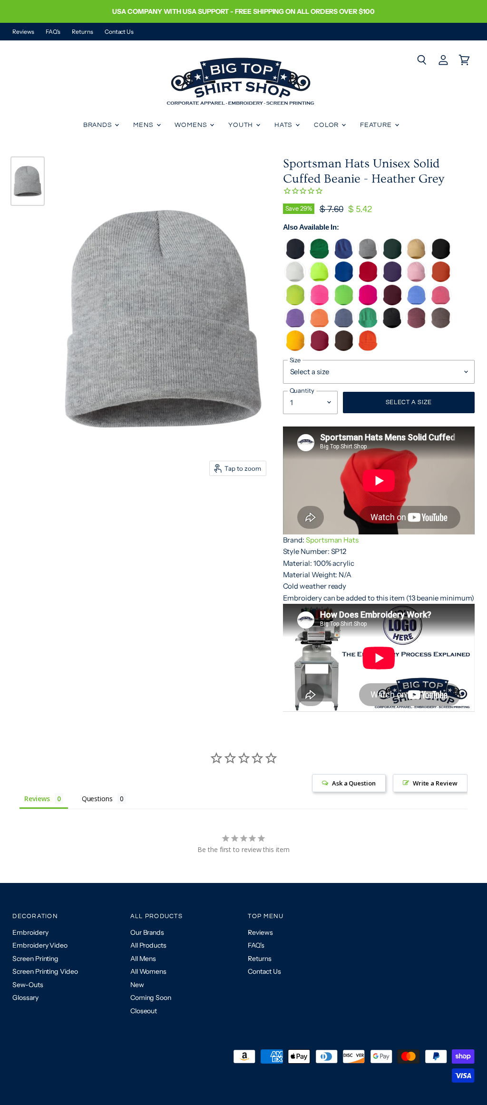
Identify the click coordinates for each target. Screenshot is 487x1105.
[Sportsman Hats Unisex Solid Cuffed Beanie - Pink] (416, 279)
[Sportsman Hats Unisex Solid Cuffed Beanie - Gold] (295, 348)
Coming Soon (150, 997)
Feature (377, 125)
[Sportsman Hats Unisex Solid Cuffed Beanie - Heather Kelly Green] (368, 325)
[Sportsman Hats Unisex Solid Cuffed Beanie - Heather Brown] (441, 325)
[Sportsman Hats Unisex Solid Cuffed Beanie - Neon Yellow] (295, 303)
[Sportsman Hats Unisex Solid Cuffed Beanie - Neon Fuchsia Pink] (368, 303)
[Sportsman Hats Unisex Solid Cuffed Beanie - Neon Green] (343, 303)
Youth (241, 125)
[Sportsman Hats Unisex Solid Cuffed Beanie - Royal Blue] (343, 279)
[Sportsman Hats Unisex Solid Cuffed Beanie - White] (295, 279)
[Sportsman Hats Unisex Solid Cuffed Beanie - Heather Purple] (295, 325)
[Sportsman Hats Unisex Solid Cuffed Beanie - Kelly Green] (319, 257)
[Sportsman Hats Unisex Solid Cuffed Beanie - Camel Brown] (416, 257)
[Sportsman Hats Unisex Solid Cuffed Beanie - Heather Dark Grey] (368, 257)
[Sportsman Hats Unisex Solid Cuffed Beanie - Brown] (343, 348)
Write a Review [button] (435, 783)
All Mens (143, 958)
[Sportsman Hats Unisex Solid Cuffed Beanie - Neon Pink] (319, 303)
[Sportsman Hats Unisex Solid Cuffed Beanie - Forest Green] (392, 257)
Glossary (25, 997)
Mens (144, 125)
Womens (192, 125)
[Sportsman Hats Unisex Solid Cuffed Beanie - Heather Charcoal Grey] (392, 325)
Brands (98, 125)
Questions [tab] (97, 798)
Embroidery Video (40, 945)
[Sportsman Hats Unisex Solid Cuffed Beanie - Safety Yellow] (319, 279)
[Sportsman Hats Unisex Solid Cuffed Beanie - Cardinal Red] (319, 348)
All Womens (148, 971)
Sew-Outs (27, 984)
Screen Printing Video (45, 971)
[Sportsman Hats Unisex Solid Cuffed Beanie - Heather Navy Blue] (343, 325)
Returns (82, 32)
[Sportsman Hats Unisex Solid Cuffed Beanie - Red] (368, 279)
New (137, 984)
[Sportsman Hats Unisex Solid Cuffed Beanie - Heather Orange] (319, 325)
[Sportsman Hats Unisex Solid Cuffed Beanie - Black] (441, 257)
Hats (284, 125)
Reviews (23, 32)
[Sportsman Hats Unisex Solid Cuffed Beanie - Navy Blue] (295, 257)
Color (327, 125)
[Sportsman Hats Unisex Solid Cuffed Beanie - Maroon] (392, 303)
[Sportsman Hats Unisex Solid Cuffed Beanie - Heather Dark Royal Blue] (343, 257)
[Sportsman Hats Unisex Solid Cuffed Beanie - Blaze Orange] (368, 348)
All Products (148, 945)
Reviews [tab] (36, 798)
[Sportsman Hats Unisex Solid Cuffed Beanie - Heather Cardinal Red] (416, 325)
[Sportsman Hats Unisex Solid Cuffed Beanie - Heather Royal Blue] (416, 303)
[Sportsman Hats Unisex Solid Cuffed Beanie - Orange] (441, 279)
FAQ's (53, 32)
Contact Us (119, 32)
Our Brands (147, 932)
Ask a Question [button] (354, 783)
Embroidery (30, 932)
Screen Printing (35, 958)
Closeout (143, 1011)
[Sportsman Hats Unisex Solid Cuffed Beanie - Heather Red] (441, 303)
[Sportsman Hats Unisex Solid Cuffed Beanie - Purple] (392, 279)
